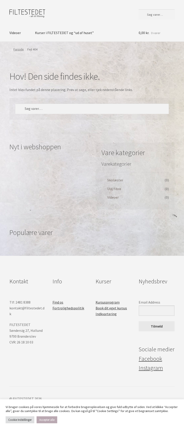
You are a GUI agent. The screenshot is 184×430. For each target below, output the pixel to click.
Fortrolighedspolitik (68, 308)
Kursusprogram (108, 302)
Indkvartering (106, 314)
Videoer (15, 32)
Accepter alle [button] (47, 420)
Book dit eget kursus (111, 308)
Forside (18, 49)
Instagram (151, 367)
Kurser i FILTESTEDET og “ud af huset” (64, 32)
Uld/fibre (114, 189)
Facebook (150, 358)
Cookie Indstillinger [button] (20, 420)
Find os (58, 302)
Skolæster (115, 180)
